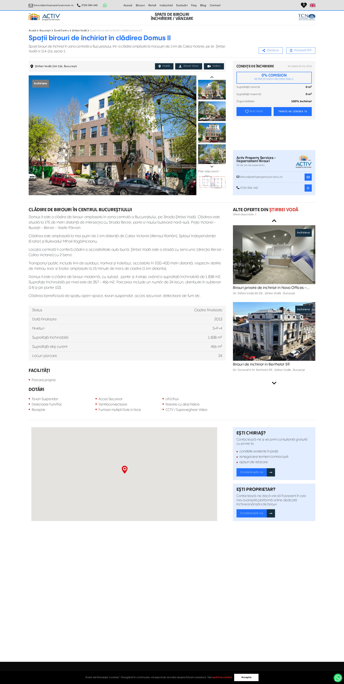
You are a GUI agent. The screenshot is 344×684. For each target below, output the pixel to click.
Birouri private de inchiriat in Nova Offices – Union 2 (270, 288)
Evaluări (182, 5)
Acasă (127, 5)
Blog (203, 5)
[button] (125, 470)
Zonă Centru (61, 30)
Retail (152, 5)
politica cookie (222, 677)
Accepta (246, 677)
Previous (212, 77)
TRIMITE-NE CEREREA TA (292, 111)
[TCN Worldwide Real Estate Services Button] (306, 17)
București (45, 30)
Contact (215, 5)
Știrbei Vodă (79, 30)
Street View (191, 66)
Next (212, 166)
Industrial (166, 5)
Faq (194, 5)
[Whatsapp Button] (105, 5)
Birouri (140, 5)
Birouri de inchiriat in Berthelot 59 (261, 364)
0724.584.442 (90, 5)
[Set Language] (312, 5)
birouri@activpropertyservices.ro (53, 5)
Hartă (166, 66)
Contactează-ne (251, 472)
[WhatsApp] (338, 678)
